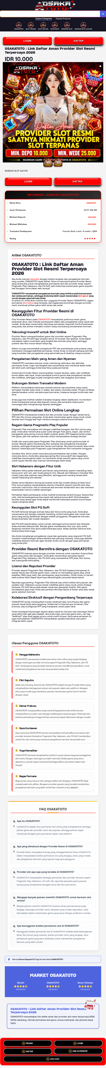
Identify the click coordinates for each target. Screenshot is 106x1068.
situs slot (34, 279)
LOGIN (27, 40)
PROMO (29, 1043)
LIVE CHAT (54, 1059)
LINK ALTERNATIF (80, 1050)
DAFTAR (79, 40)
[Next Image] (101, 113)
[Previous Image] (5, 113)
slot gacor (83, 296)
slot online (28, 303)
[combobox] (50, 14)
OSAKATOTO (44, 319)
